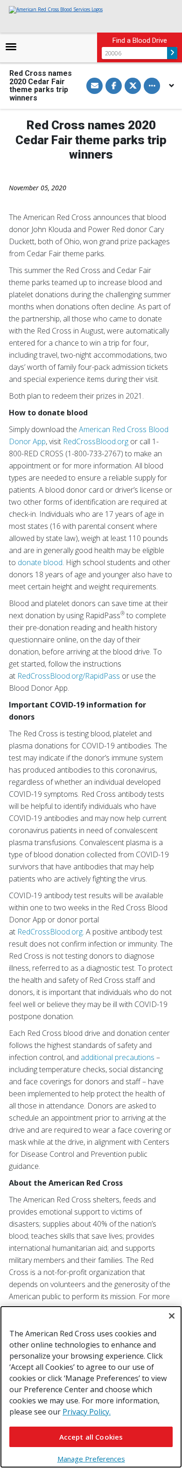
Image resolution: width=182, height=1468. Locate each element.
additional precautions (118, 1057)
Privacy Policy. (87, 1412)
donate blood (40, 562)
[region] (91, 1387)
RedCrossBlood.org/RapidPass (68, 676)
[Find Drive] (172, 53)
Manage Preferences (91, 1458)
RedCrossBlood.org (95, 441)
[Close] (171, 1316)
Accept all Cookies (91, 1436)
